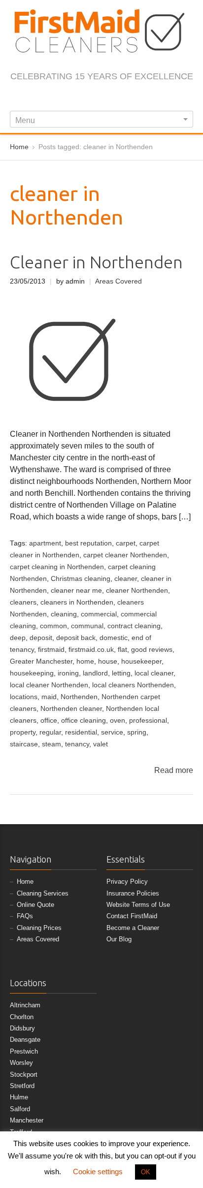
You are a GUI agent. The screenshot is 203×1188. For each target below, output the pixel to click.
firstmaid (51, 649)
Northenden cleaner (71, 708)
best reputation (88, 543)
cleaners (23, 602)
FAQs (25, 916)
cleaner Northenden (137, 590)
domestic (114, 638)
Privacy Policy (127, 881)
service (112, 732)
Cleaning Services (42, 893)
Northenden (79, 697)
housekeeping (32, 673)
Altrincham (25, 1005)
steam (51, 744)
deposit (41, 638)
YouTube (127, 97)
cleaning (64, 614)
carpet (125, 543)
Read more (173, 770)
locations (23, 697)
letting (121, 673)
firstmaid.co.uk (91, 649)
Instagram (95, 97)
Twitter (78, 97)
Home (25, 881)
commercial (99, 614)
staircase (24, 744)
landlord (95, 673)
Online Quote (35, 904)
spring (136, 732)
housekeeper (141, 661)
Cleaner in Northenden (96, 262)
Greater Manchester (41, 661)
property (22, 732)
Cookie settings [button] (98, 1171)
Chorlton (22, 1017)
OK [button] (145, 1172)
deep (18, 638)
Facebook (62, 97)
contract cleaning (134, 626)
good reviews (151, 649)
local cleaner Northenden (49, 685)
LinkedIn (111, 97)
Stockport (23, 1074)
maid (49, 697)
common (53, 626)
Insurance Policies (132, 893)
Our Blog (119, 939)
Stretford (22, 1086)
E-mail (143, 97)
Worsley (21, 1062)
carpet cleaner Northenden (125, 555)
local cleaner (154, 673)
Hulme (19, 1097)
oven (117, 720)
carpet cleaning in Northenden (57, 567)
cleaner (125, 578)
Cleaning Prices (39, 927)
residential (81, 732)
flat (122, 649)
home (85, 661)
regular (50, 732)
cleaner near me (76, 590)
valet (100, 744)
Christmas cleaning (80, 578)
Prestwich (24, 1051)
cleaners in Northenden (76, 602)
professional (148, 720)
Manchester (26, 1120)
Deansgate (25, 1039)
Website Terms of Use (138, 904)
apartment (45, 543)
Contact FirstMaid (131, 916)
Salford (20, 1109)
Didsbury (22, 1028)
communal (87, 626)
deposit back (76, 638)
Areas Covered (118, 281)
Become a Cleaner (132, 927)
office (48, 720)
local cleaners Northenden (133, 685)
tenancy (77, 744)
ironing (68, 673)
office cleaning (83, 720)
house (107, 661)
